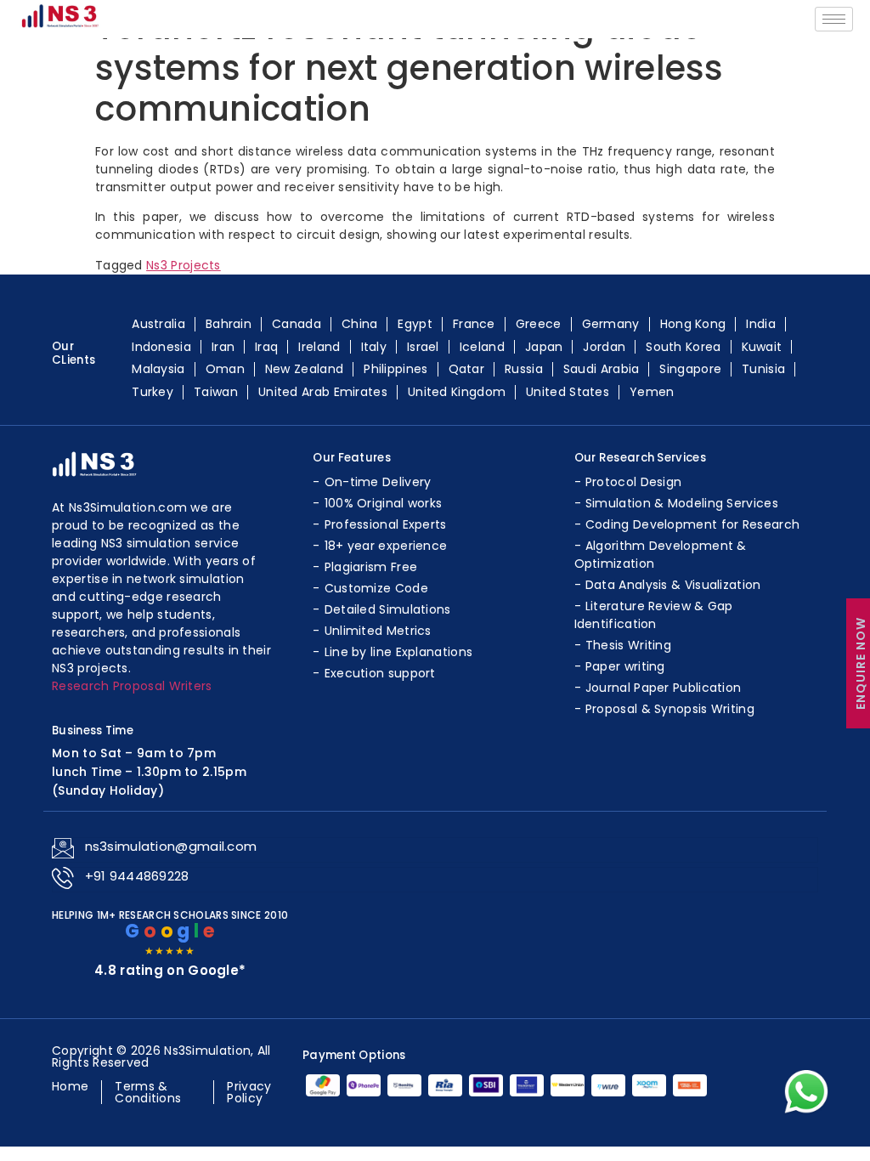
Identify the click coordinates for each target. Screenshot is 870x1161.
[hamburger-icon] (834, 19)
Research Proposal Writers (132, 685)
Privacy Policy (249, 1092)
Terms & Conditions (148, 1092)
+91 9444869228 (137, 875)
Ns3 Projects (183, 265)
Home (70, 1086)
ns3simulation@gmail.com (171, 846)
